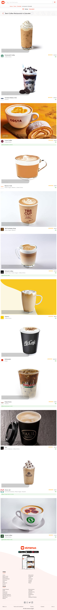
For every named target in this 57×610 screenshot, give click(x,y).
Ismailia (30, 580)
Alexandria (31, 575)
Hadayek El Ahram (7, 594)
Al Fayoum (5, 582)
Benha (4, 584)
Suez (4, 581)
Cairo (4, 575)
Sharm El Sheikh (6, 578)
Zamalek (30, 590)
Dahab (30, 581)
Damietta (5, 580)
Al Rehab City (32, 591)
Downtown (5, 591)
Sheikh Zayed (6, 589)
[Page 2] (53, 52)
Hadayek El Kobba (33, 597)
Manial (4, 598)
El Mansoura (5, 577)
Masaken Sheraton (7, 595)
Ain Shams (5, 593)
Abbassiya (5, 597)
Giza (30, 595)
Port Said (31, 578)
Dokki (4, 590)
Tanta (30, 577)
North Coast (5, 576)
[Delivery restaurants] (3, 13)
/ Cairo (14, 6)
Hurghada (31, 576)
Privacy (32, 606)
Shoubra (30, 593)
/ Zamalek (18, 6)
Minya (30, 582)
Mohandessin (31, 589)
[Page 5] (55, 52)
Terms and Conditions (18, 606)
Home (11, 6)
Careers (42, 606)
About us (4, 606)
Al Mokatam (31, 594)
